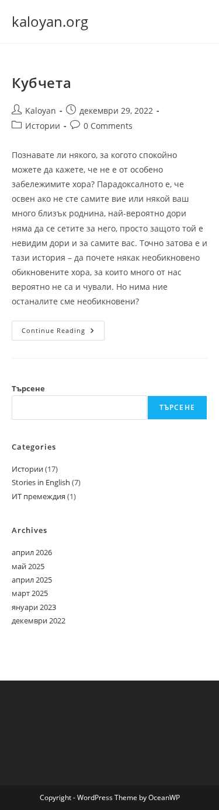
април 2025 (32, 579)
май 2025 (28, 566)
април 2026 (32, 552)
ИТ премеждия (38, 496)
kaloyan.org (50, 21)
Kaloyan (40, 110)
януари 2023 (34, 607)
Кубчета (41, 82)
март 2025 (30, 593)
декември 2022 (38, 620)
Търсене (28, 388)
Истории (42, 125)
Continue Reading (63, 330)
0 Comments (108, 125)
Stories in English (41, 482)
